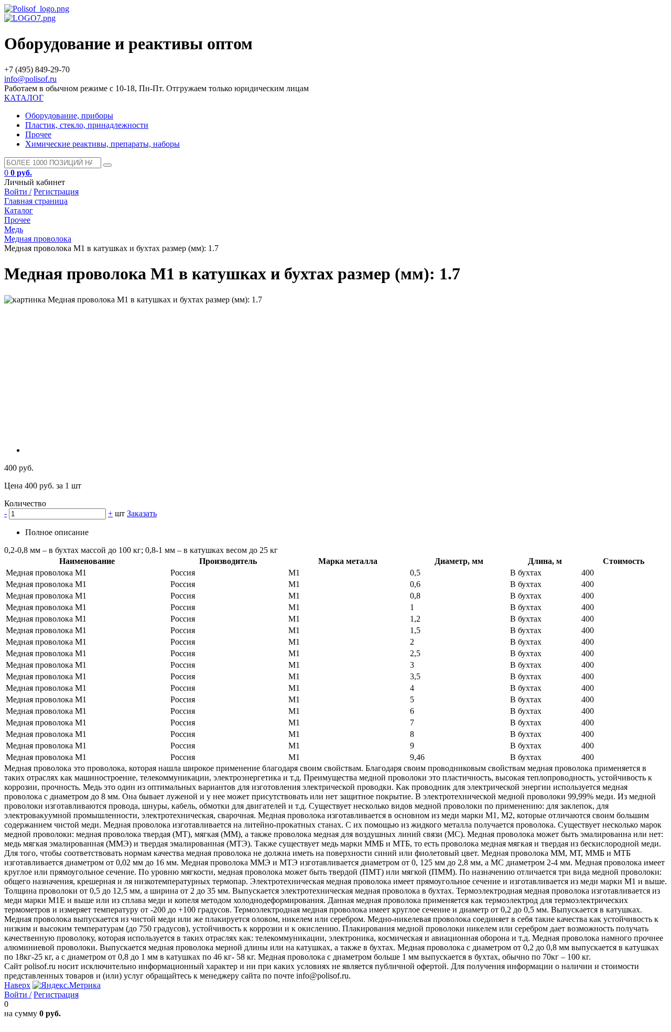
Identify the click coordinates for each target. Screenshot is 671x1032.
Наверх (17, 985)
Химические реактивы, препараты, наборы (102, 143)
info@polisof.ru (30, 78)
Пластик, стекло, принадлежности (86, 125)
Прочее (38, 134)
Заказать (142, 513)
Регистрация (56, 191)
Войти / (17, 191)
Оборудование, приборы (69, 115)
